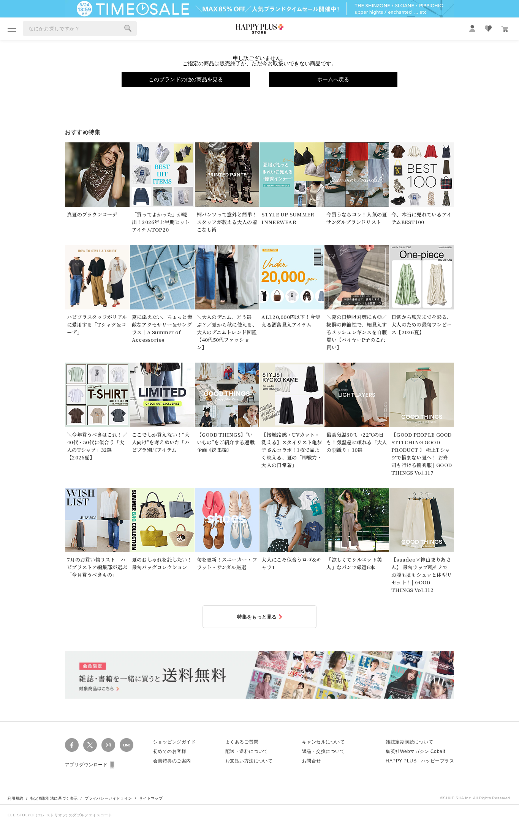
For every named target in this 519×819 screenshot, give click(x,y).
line (126, 745)
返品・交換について (323, 751)
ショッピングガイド (174, 742)
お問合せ (311, 761)
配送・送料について (246, 751)
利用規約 (16, 798)
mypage (472, 28)
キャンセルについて (323, 742)
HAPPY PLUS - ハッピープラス (420, 761)
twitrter (90, 745)
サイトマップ (151, 798)
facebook (72, 745)
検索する (128, 28)
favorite (488, 28)
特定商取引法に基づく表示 (54, 798)
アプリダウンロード (86, 764)
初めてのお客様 (169, 751)
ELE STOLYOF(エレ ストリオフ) (38, 815)
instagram (108, 745)
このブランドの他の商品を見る (186, 79)
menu (11, 28)
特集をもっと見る (257, 617)
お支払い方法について (249, 761)
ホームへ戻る (333, 79)
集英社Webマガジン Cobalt (415, 751)
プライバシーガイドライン (108, 798)
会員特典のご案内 (172, 761)
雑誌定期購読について (409, 742)
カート (504, 28)
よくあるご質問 (241, 742)
